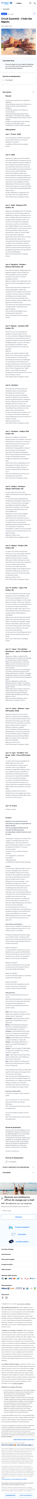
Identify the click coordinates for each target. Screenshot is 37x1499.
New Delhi (6, 9)
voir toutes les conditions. (24, 1304)
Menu (19, 3)
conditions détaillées (17, 1383)
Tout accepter (25, 1495)
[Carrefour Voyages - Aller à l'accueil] (6, 3)
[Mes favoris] (30, 3)
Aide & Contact (6, 1269)
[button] (18, 42)
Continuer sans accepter (23, 1440)
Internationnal (6, 1254)
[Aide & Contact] (35, 3)
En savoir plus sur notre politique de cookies (14, 1479)
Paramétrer (10, 1495)
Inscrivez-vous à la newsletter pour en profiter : (16, 1206)
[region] (18, 1468)
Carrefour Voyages (7, 1249)
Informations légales (8, 1259)
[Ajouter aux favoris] (34, 14)
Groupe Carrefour (7, 1264)
